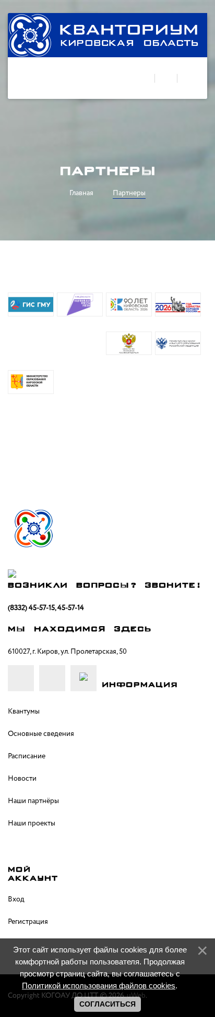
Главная (81, 193)
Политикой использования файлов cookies (98, 985)
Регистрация (28, 922)
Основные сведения (41, 734)
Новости (22, 778)
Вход (16, 899)
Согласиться (107, 1004)
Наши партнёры (33, 801)
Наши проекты (31, 823)
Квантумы (24, 711)
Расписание (26, 756)
